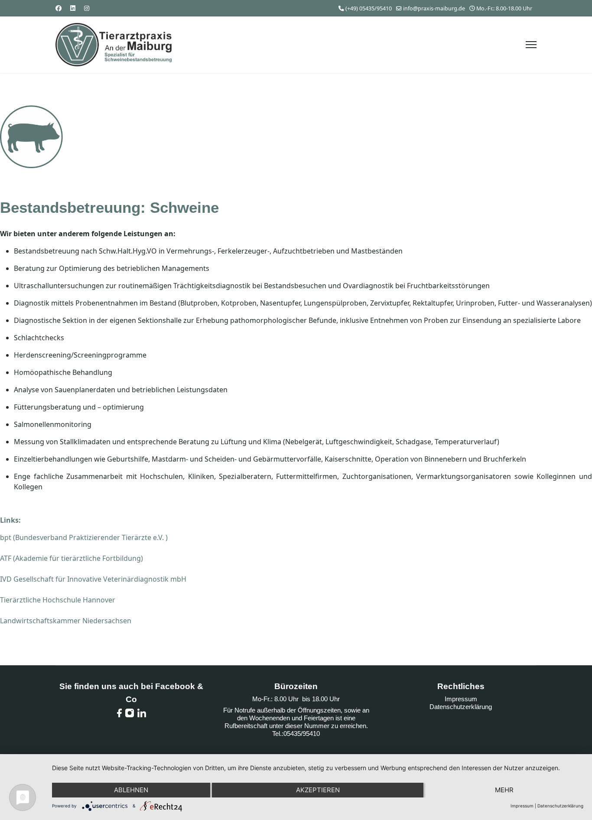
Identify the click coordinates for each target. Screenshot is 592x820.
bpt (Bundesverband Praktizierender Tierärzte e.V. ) (84, 537)
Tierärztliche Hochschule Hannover (57, 600)
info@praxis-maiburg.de (434, 8)
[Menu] (531, 44)
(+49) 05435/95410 (368, 8)
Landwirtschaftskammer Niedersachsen (65, 620)
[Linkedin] (72, 8)
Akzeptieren (318, 790)
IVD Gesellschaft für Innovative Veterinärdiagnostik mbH (93, 579)
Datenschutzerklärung (460, 706)
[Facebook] (58, 8)
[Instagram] (86, 8)
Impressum (461, 699)
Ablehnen (131, 790)
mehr (504, 790)
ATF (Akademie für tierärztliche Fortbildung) (71, 558)
